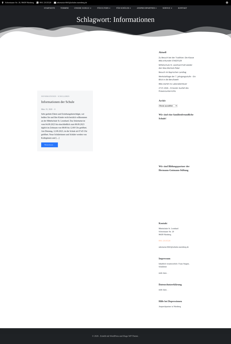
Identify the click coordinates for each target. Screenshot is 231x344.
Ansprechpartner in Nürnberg (170, 307)
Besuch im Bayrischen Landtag (172, 72)
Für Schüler (122, 8)
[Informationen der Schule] (65, 70)
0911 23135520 (164, 241)
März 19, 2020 (46, 109)
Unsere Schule (81, 8)
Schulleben (64, 96)
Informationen (48, 96)
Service (166, 8)
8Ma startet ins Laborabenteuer (173, 84)
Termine (64, 8)
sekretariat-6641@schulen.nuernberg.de (174, 247)
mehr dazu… (163, 273)
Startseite (49, 8)
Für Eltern (103, 8)
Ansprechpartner (146, 8)
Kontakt (182, 8)
